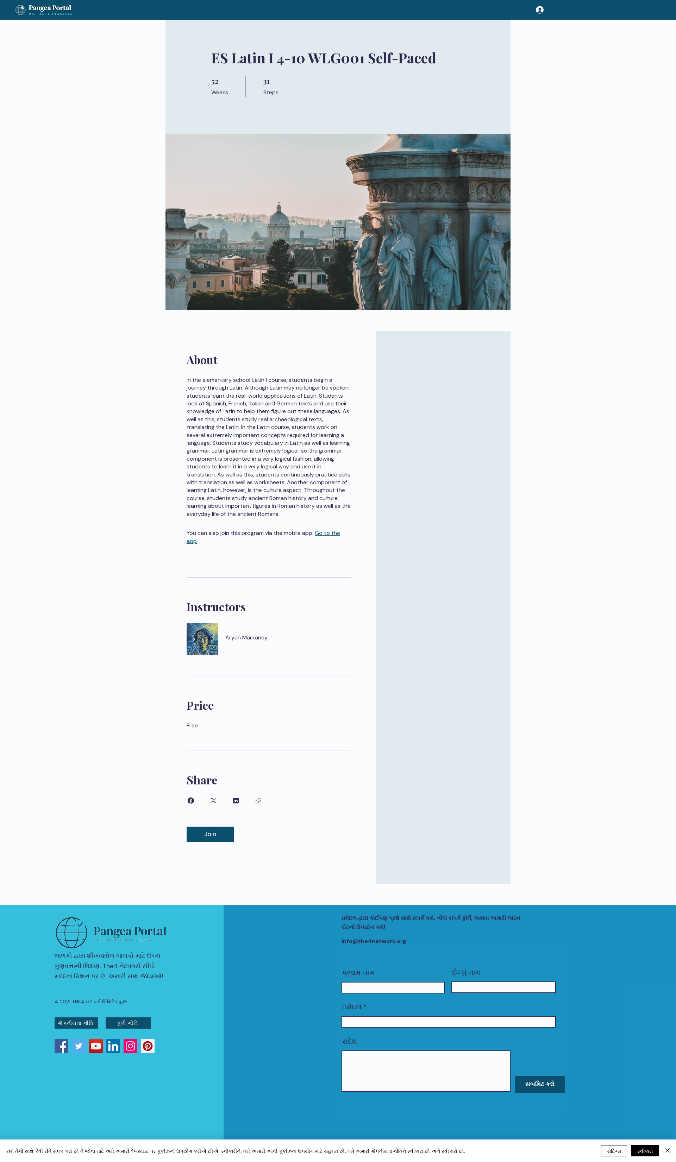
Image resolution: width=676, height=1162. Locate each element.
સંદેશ (349, 1041)
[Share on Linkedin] (236, 800)
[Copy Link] (258, 800)
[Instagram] (130, 1046)
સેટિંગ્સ (614, 1150)
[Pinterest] (148, 1046)
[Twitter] (79, 1046)
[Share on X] (213, 800)
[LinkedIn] (113, 1046)
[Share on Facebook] (191, 800)
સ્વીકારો (645, 1150)
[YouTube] (96, 1046)
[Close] (667, 1150)
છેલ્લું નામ (466, 972)
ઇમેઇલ (352, 1006)
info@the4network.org (374, 941)
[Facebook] (61, 1046)
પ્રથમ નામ (358, 972)
